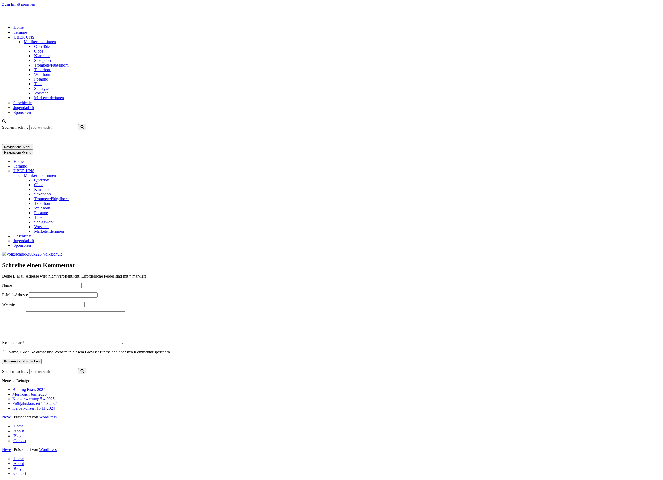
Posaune (41, 79)
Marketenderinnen (49, 98)
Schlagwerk (44, 88)
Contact (19, 441)
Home (18, 27)
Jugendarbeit (23, 107)
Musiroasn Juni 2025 (29, 394)
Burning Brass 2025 (28, 389)
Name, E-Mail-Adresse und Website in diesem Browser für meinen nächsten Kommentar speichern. (89, 352)
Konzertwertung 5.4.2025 (33, 399)
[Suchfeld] (4, 121)
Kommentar (13, 342)
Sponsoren (22, 112)
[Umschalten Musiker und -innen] (92, 175)
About (18, 431)
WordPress (48, 417)
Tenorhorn (42, 70)
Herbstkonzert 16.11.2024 (33, 408)
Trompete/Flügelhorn (51, 65)
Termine (20, 32)
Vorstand (41, 93)
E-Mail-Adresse (15, 295)
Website (8, 304)
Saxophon (42, 60)
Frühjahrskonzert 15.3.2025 (35, 403)
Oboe (38, 51)
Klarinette (42, 56)
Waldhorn (42, 74)
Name (7, 285)
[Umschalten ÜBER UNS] (92, 171)
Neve (6, 417)
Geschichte (22, 102)
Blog (17, 436)
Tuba (38, 84)
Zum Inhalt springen (18, 4)
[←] (28, 18)
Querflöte (42, 46)
